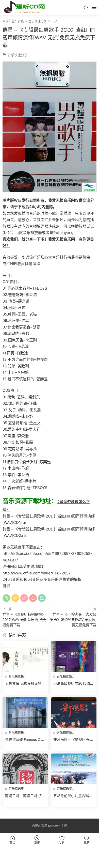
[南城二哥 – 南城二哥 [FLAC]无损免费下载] (25, 769)
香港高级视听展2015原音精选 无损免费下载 (73, 683)
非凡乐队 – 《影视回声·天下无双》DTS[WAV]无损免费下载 (73, 739)
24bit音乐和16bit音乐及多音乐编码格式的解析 (42, 579)
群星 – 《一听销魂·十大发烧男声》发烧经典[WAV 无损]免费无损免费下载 (73, 619)
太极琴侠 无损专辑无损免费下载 (25, 683)
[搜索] (86, 7)
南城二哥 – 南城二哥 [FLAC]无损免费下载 (24, 795)
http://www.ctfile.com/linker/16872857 (37, 573)
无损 (14, 547)
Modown (54, 826)
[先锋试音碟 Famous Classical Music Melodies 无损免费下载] (25, 712)
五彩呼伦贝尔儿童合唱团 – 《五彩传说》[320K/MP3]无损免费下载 (72, 795)
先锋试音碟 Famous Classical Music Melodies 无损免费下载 (25, 739)
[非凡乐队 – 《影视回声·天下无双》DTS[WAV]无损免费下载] (73, 712)
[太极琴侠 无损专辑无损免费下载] (25, 656)
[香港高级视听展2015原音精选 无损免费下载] (73, 656)
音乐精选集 (16, 676)
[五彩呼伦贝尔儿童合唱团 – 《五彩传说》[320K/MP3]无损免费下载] (73, 769)
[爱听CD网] (25, 7)
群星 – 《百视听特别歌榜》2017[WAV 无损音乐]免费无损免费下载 (24, 619)
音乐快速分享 (17, 55)
